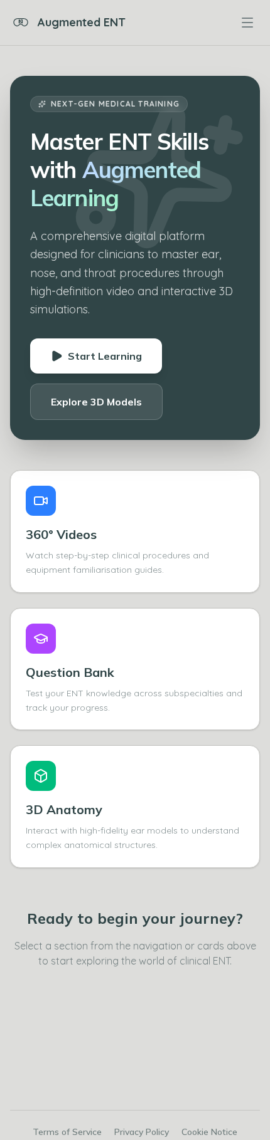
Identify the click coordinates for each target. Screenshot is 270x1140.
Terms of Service (67, 1131)
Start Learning (105, 356)
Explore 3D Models (96, 401)
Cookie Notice (209, 1131)
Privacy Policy (141, 1131)
